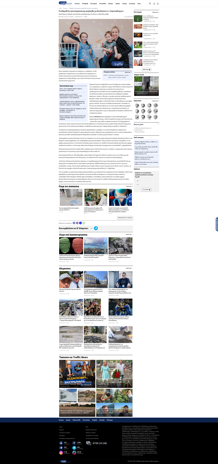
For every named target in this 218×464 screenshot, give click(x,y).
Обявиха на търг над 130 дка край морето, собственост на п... (144, 158)
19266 (144, 94)
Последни (138, 12)
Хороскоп (137, 101)
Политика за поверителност (67, 438)
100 (154, 39)
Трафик (94, 420)
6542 (93, 350)
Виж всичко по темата (125, 218)
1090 (93, 295)
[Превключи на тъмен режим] (158, 3)
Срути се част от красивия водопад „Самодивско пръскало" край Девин (120, 257)
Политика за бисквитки (92, 438)
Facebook (74, 223)
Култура (132, 4)
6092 (68, 323)
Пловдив (85, 4)
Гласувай (146, 190)
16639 (69, 415)
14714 (69, 386)
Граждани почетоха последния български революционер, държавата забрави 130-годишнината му (111, 382)
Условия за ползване (64, 433)
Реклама (61, 430)
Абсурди (110, 420)
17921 (106, 415)
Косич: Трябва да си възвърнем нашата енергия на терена (150, 17)
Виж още (146, 69)
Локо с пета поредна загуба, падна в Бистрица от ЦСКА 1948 (151, 44)
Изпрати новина (217, 224)
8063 (106, 386)
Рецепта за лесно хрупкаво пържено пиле (150, 34)
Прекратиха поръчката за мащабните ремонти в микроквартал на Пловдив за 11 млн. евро (94, 346)
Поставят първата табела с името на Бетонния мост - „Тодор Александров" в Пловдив (70, 319)
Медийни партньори (91, 430)
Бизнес (110, 4)
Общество (76, 420)
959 (154, 56)
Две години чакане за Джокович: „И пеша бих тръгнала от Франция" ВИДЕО (76, 383)
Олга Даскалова (129, 16)
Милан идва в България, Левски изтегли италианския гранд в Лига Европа (119, 319)
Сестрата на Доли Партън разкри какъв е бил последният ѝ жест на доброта (150, 62)
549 (68, 261)
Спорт (124, 4)
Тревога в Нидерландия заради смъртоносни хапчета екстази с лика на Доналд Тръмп (70, 257)
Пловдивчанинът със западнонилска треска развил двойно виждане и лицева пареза (120, 346)
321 (154, 47)
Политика (102, 4)
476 (154, 65)
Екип (87, 427)
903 (117, 261)
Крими (118, 4)
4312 (68, 350)
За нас (61, 427)
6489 (118, 295)
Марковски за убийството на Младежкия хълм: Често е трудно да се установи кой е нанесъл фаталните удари (95, 319)
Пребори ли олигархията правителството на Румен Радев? (144, 175)
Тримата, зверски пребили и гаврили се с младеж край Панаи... (146, 143)
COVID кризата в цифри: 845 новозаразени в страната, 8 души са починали (93, 210)
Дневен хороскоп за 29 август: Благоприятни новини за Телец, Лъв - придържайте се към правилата (151, 53)
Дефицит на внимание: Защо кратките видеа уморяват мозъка (151, 26)
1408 (118, 350)
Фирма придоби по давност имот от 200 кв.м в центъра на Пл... (146, 153)
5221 (93, 323)
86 (154, 21)
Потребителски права (92, 435)
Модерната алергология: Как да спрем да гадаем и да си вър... (146, 92)
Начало (77, 4)
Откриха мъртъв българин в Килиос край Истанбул (93, 256)
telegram (80, 223)
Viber (77, 223)
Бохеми (101, 420)
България (93, 4)
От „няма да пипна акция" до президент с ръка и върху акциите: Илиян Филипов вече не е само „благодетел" (120, 291)
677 (92, 260)
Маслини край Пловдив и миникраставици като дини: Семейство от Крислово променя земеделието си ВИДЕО (113, 411)
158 (154, 30)
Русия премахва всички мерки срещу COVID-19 (69, 209)
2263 (118, 323)
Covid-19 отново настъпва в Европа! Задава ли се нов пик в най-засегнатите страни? (119, 210)
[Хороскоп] (146, 120)
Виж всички (128, 234)
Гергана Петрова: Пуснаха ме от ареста (70, 290)
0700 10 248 (100, 443)
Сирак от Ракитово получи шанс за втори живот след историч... (146, 163)
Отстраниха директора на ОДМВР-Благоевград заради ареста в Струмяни (93, 291)
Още (139, 4)
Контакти (62, 435)
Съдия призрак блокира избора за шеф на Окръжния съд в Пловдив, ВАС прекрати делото (70, 346)
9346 (68, 294)
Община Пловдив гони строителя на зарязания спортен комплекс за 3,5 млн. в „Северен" (76, 412)
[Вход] (150, 4)
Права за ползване (91, 433)
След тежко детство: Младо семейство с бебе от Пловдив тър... (146, 148)
